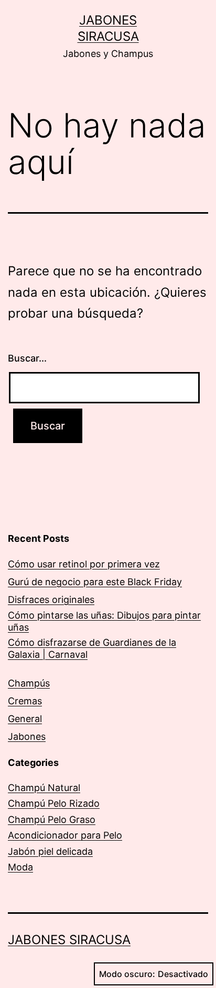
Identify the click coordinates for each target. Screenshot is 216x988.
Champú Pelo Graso (51, 819)
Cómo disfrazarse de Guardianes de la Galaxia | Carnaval (92, 648)
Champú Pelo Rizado (54, 803)
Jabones (27, 736)
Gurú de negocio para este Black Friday (95, 581)
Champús (29, 683)
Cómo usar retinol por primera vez (84, 564)
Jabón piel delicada (50, 851)
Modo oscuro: (127, 974)
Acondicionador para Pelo (65, 835)
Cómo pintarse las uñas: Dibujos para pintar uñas (104, 621)
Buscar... (27, 358)
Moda (20, 867)
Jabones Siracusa (69, 939)
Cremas (25, 700)
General (25, 718)
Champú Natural (44, 787)
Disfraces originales (51, 599)
